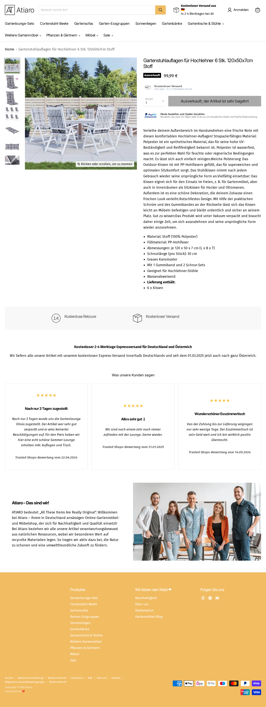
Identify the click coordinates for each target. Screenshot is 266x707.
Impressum (77, 677)
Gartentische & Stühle (205, 23)
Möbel (90, 35)
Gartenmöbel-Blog (149, 617)
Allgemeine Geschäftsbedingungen (25, 681)
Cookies (116, 677)
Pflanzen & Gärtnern (62, 35)
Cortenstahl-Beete (54, 23)
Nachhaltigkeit (146, 598)
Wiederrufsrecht (57, 677)
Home (9, 49)
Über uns (142, 604)
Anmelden (241, 10)
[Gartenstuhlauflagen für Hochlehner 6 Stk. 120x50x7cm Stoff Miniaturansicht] (12, 65)
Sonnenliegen (145, 23)
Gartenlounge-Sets (19, 23)
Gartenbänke (172, 23)
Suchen (9, 677)
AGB (90, 677)
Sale (107, 35)
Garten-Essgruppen (114, 23)
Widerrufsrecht (58, 681)
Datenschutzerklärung (30, 677)
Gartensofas (83, 23)
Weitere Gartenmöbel (22, 35)
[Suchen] (160, 9)
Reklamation (144, 610)
